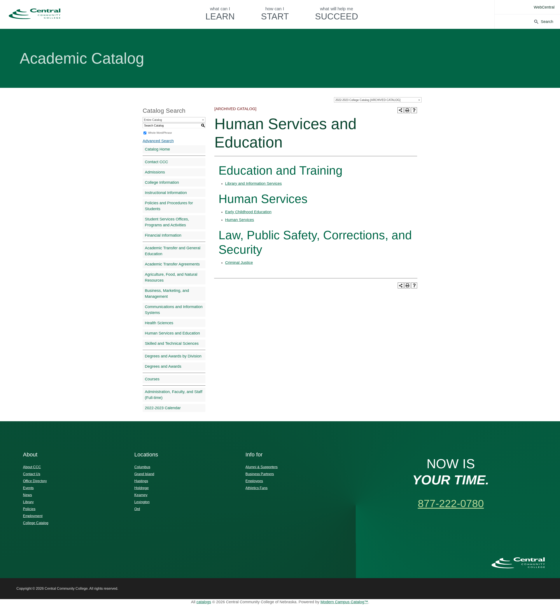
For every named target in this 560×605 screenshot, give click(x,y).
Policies (29, 509)
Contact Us (31, 474)
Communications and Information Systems (174, 310)
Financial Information (163, 235)
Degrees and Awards (163, 366)
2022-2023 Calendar (163, 408)
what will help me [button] (336, 13)
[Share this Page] (400, 110)
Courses (152, 379)
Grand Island (144, 474)
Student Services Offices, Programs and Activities (167, 222)
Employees (254, 481)
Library (28, 502)
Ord (137, 509)
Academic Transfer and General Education (172, 251)
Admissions (155, 172)
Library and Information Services (253, 183)
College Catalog (35, 523)
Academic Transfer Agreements (172, 264)
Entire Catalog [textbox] (153, 119)
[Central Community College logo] (34, 14)
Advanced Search (158, 141)
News (27, 495)
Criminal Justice (239, 262)
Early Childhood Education (248, 212)
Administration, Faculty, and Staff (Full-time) (173, 395)
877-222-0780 (451, 503)
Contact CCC (156, 162)
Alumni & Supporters (261, 467)
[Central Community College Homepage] (518, 562)
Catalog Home (157, 149)
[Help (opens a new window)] (414, 110)
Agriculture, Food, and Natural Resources (171, 277)
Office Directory (35, 481)
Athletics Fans (256, 488)
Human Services (239, 220)
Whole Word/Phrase (160, 132)
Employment (32, 516)
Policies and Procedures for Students (169, 206)
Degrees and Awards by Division (173, 356)
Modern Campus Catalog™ (344, 602)
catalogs (203, 602)
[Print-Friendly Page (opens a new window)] (407, 110)
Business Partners (259, 474)
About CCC (32, 467)
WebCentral (544, 7)
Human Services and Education (172, 333)
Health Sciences (159, 323)
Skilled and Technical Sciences (172, 343)
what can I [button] (220, 13)
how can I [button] (275, 13)
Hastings (141, 481)
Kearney (140, 495)
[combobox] (378, 99)
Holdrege (141, 488)
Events (28, 488)
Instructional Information (166, 193)
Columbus (142, 467)
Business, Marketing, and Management (167, 293)
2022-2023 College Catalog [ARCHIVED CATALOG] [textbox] (368, 100)
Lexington (142, 502)
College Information (162, 182)
